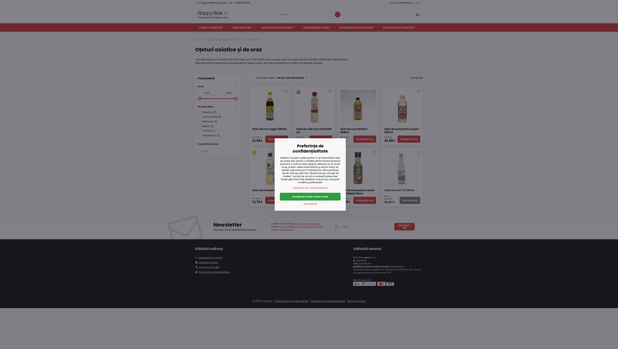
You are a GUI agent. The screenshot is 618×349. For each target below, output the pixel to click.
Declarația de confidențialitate (310, 188)
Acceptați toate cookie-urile (310, 196)
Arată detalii (310, 204)
